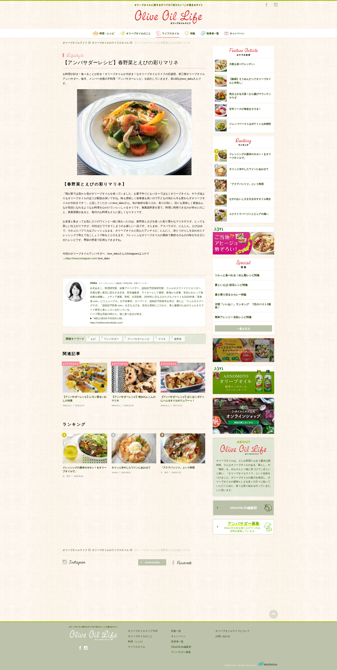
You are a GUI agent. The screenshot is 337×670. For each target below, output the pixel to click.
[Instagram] (275, 5)
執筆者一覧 (213, 33)
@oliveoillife (152, 562)
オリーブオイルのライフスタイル (110, 42)
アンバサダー (111, 339)
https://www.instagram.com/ (81, 258)
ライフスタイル (170, 33)
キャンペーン (237, 33)
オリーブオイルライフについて (232, 631)
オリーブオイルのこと (138, 33)
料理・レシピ (107, 33)
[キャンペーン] (243, 350)
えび (93, 339)
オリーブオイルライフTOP (143, 631)
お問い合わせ (222, 636)
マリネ (162, 339)
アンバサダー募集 (181, 652)
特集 (192, 33)
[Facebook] (266, 5)
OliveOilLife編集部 (243, 508)
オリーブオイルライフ (75, 42)
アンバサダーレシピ (138, 339)
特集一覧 (176, 631)
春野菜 (177, 339)
